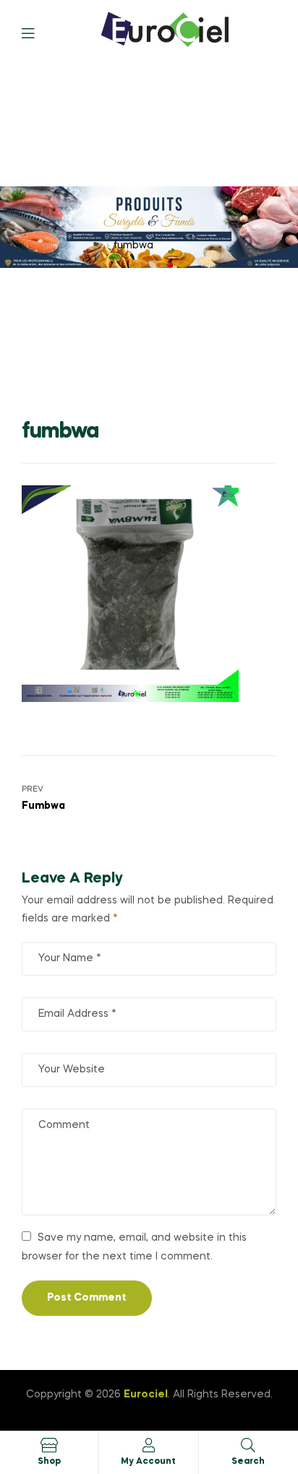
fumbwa (83, 245)
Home (37, 245)
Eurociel (146, 1395)
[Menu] (39, 32)
